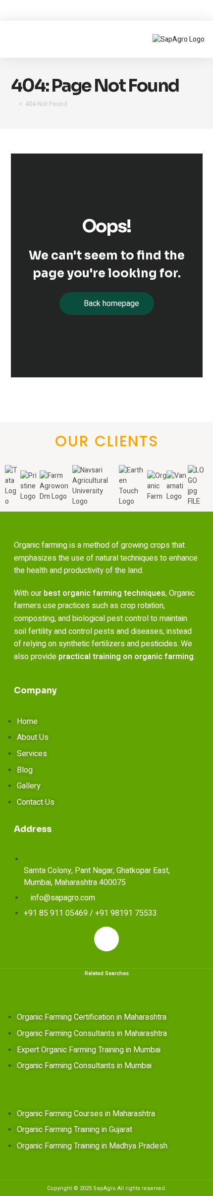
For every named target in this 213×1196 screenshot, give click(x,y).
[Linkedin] (137, 939)
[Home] (13, 103)
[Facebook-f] (75, 939)
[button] (24, 39)
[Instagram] (106, 939)
